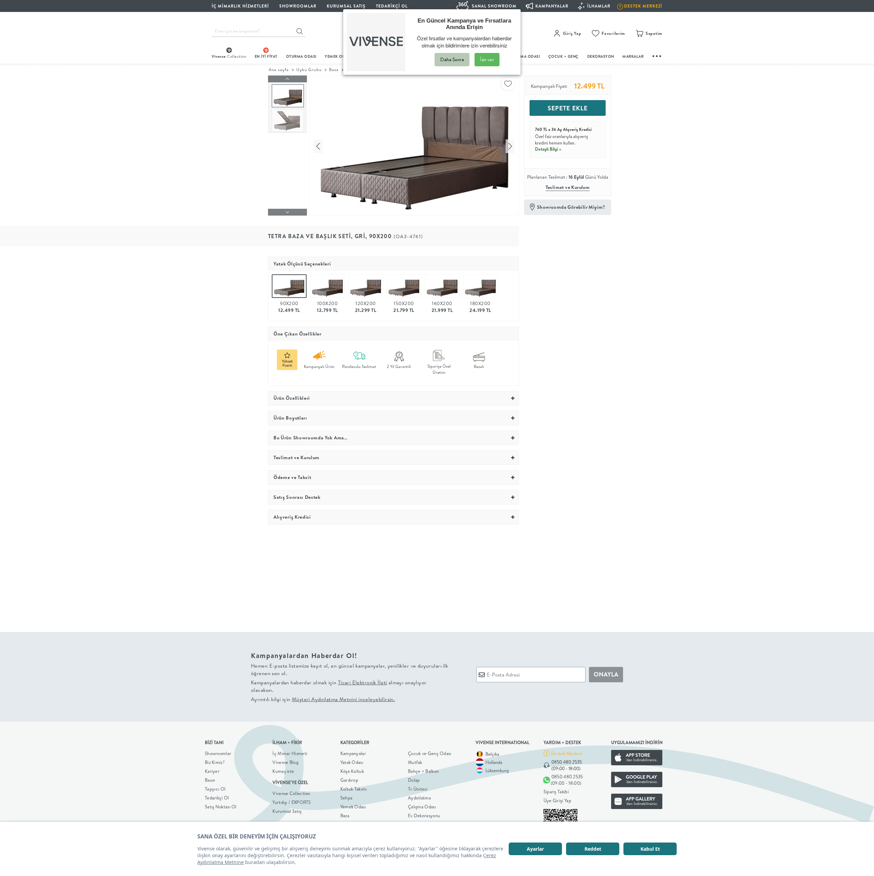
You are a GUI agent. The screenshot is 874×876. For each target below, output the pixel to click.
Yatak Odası (351, 762)
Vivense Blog (285, 762)
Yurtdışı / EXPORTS (291, 802)
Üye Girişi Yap (557, 800)
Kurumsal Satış (286, 811)
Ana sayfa (279, 69)
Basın (210, 780)
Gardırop (349, 780)
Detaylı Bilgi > (548, 149)
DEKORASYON (600, 56)
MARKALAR (633, 56)
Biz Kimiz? (215, 762)
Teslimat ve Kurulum (568, 187)
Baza (334, 69)
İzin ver (487, 59)
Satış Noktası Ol (221, 807)
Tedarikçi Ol (392, 6)
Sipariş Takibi (556, 792)
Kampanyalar (353, 753)
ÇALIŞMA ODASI (524, 56)
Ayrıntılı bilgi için (323, 699)
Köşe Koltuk (352, 771)
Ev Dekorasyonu (424, 815)
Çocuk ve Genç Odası (429, 753)
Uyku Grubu (308, 69)
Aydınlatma (419, 798)
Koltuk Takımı (353, 789)
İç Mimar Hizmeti (289, 753)
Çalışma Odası (422, 807)
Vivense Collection (291, 793)
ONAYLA (606, 674)
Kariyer (212, 771)
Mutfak (415, 762)
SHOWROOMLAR (297, 6)
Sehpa (346, 798)
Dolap (414, 780)
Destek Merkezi (566, 753)
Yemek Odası (353, 807)
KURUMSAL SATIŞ (346, 6)
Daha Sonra (452, 59)
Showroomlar (218, 753)
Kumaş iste (283, 771)
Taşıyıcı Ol (215, 789)
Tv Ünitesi (417, 789)
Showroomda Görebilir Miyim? (571, 207)
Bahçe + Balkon (423, 771)
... (657, 55)
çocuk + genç (563, 56)
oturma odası (301, 56)
